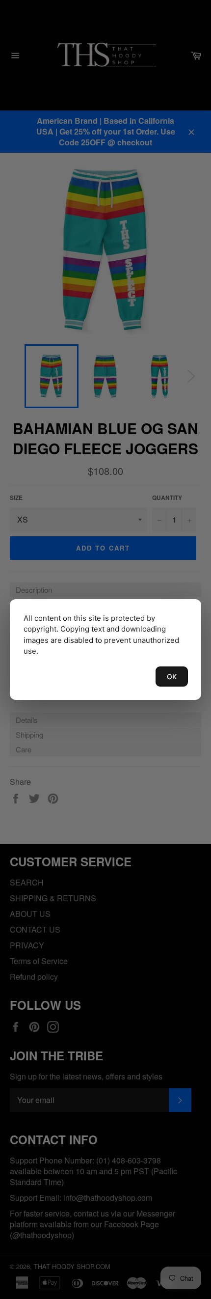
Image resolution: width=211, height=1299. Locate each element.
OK (172, 676)
